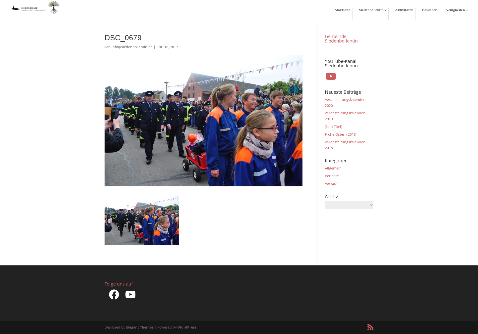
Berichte (332, 175)
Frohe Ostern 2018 (340, 134)
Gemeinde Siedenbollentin (341, 38)
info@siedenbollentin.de (132, 46)
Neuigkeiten (455, 10)
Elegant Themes (139, 327)
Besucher (429, 10)
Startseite (342, 10)
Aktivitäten (404, 10)
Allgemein (333, 168)
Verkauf (331, 183)
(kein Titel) (333, 126)
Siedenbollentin (371, 10)
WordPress (187, 327)
